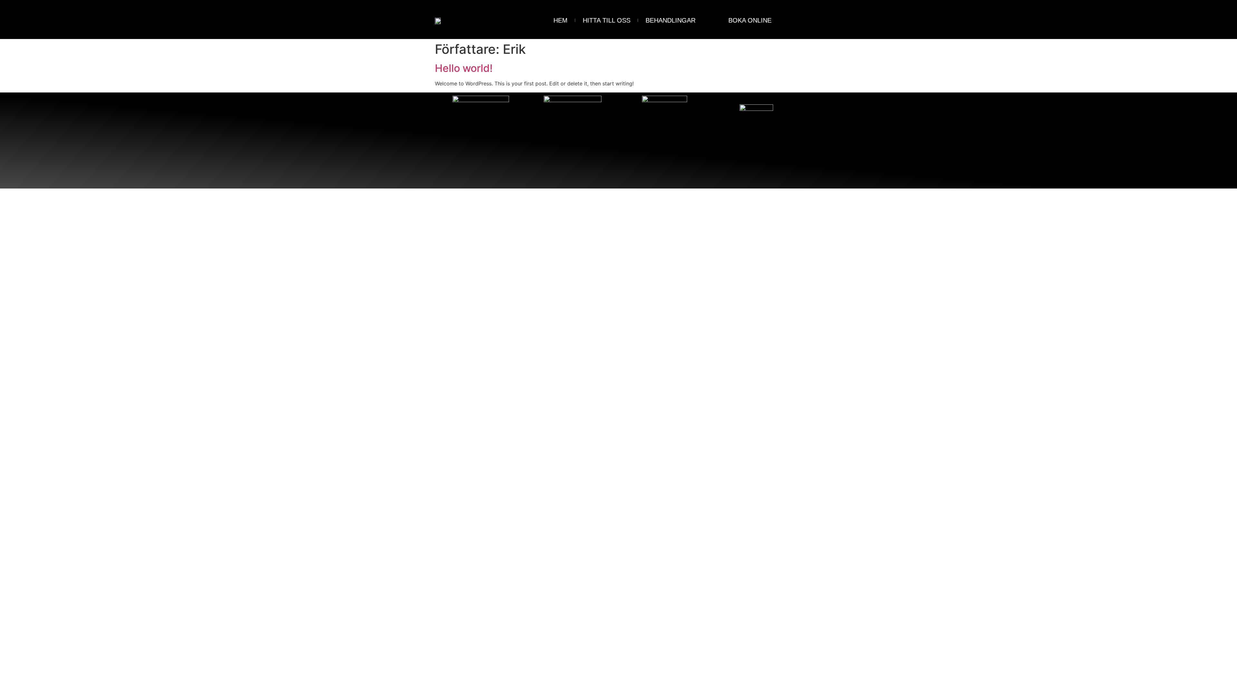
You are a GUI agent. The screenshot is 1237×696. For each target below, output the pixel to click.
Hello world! (464, 68)
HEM (560, 20)
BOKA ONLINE (750, 20)
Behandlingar (670, 20)
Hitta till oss (606, 20)
